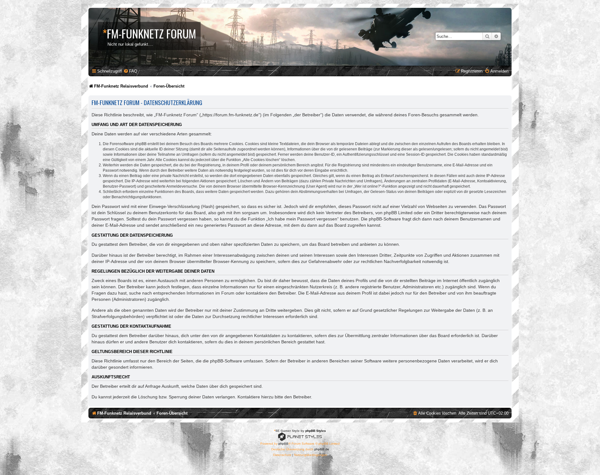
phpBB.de (321, 449)
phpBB (283, 443)
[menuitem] (130, 71)
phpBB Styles (315, 430)
